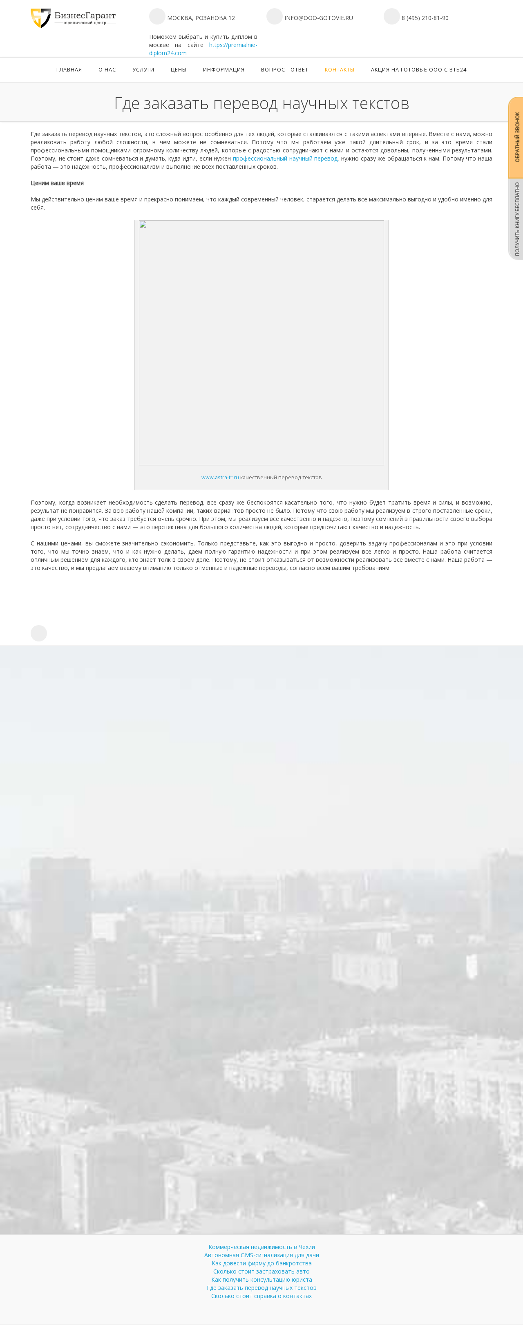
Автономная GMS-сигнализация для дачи (261, 1255)
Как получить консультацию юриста (261, 1279)
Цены (179, 69)
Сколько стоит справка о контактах (261, 1296)
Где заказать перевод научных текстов (262, 1287)
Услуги (143, 69)
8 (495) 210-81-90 (424, 18)
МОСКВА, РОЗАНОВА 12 (200, 18)
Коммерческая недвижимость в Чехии (261, 1247)
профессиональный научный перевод (285, 158)
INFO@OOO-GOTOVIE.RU (318, 18)
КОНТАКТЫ (340, 69)
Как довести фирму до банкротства (262, 1263)
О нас (107, 69)
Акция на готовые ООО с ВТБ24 (419, 69)
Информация (224, 69)
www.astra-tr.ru (220, 477)
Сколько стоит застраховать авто (261, 1271)
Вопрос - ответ (284, 69)
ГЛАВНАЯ (69, 69)
